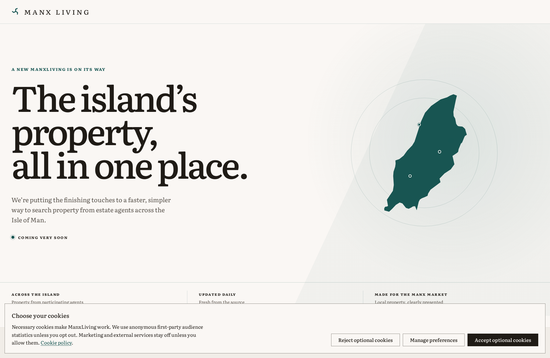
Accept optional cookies (503, 339)
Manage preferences (433, 339)
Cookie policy (56, 342)
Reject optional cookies (365, 339)
